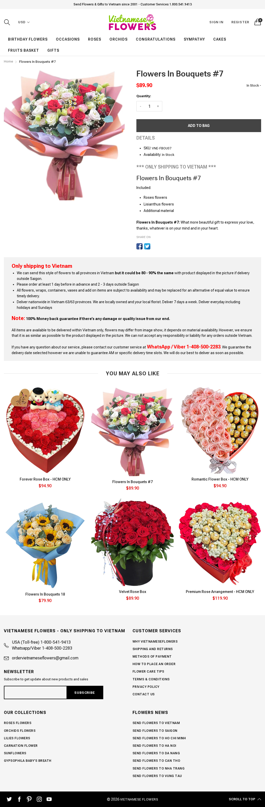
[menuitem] (28, 39)
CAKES (219, 39)
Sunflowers (15, 753)
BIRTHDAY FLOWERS (28, 39)
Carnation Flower (21, 746)
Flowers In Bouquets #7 (132, 482)
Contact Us (143, 694)
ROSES (94, 39)
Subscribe (84, 693)
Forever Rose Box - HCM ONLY (45, 479)
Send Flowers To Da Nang (156, 753)
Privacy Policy (145, 687)
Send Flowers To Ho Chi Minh (159, 738)
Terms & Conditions (151, 679)
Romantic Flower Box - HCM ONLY (220, 479)
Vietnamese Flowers (139, 799)
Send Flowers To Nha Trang (158, 768)
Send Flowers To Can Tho (156, 761)
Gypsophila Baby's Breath (27, 761)
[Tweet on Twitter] (147, 246)
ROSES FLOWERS (17, 723)
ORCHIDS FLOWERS (19, 731)
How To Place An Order (153, 664)
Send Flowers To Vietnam (156, 723)
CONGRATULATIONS (155, 39)
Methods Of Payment (152, 656)
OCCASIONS (68, 39)
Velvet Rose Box (132, 592)
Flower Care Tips (148, 671)
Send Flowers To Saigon (155, 731)
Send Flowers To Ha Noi (154, 746)
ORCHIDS (118, 39)
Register (240, 22)
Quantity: (143, 96)
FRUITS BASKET (23, 50)
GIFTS (53, 50)
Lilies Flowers (17, 738)
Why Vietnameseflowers (155, 641)
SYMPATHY (194, 39)
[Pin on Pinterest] (155, 246)
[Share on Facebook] (139, 246)
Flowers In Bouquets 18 (45, 594)
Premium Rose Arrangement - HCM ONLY (220, 592)
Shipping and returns (152, 649)
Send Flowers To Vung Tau (157, 776)
